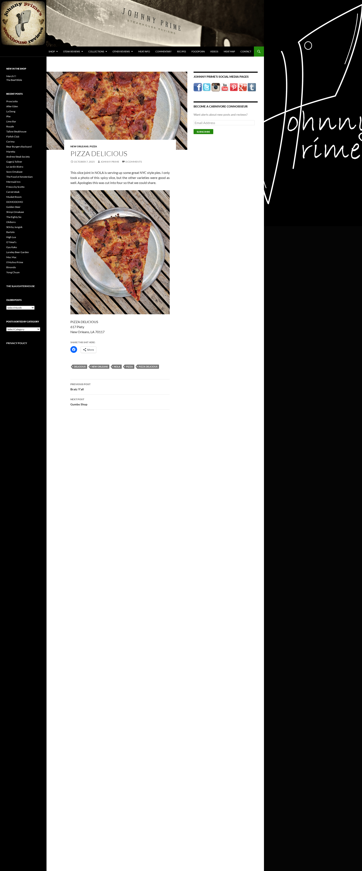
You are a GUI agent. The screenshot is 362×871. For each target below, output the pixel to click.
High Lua (11, 237)
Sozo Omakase (14, 171)
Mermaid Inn (13, 181)
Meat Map (229, 51)
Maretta (10, 151)
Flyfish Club (12, 136)
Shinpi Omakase (15, 212)
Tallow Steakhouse (16, 131)
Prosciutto (12, 101)
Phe (8, 116)
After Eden (12, 106)
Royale (10, 126)
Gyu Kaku (11, 247)
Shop (52, 51)
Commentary (163, 51)
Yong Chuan (13, 272)
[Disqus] (117, 478)
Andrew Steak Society (18, 156)
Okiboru (11, 222)
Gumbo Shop (78, 402)
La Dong (10, 111)
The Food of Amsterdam (19, 176)
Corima (10, 141)
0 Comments (133, 161)
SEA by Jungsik (14, 227)
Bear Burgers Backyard (19, 146)
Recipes (181, 51)
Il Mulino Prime (14, 262)
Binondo (11, 267)
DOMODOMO (14, 201)
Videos (214, 51)
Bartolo (10, 232)
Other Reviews (121, 51)
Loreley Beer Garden (17, 252)
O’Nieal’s (11, 242)
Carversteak (12, 191)
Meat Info (144, 51)
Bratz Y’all (80, 387)
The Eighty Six (13, 217)
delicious (80, 366)
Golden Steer (13, 206)
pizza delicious (148, 366)
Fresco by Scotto (15, 186)
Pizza (93, 146)
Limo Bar (11, 121)
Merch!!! (11, 76)
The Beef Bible (14, 80)
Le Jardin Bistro (14, 166)
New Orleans (79, 146)
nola (117, 366)
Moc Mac (11, 257)
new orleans (100, 366)
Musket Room (14, 196)
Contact (245, 51)
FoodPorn (198, 51)
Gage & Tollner (14, 161)
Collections (96, 51)
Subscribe (203, 131)
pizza (129, 366)
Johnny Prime (110, 161)
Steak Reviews (71, 51)
